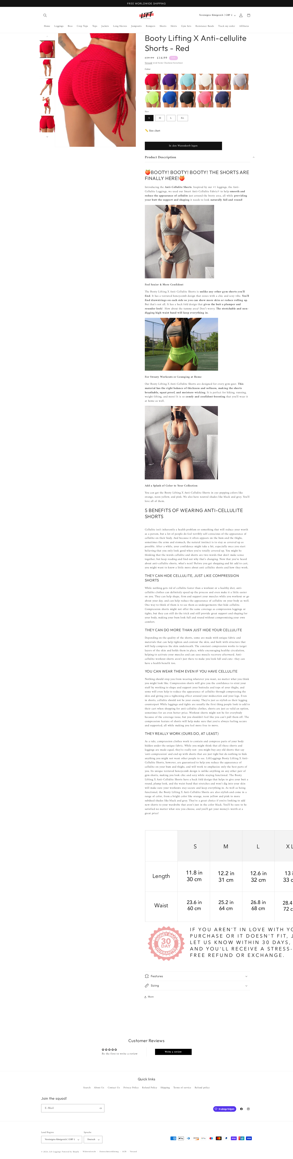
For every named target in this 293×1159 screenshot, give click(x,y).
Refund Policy (149, 1088)
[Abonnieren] (100, 1108)
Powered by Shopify (70, 1151)
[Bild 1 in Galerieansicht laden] (47, 49)
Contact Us (114, 1088)
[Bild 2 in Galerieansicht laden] (47, 67)
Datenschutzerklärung (109, 1151)
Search (86, 1088)
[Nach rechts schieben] (47, 136)
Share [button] (151, 997)
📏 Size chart (152, 130)
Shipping (165, 1088)
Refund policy (202, 1088)
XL (182, 118)
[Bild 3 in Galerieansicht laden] (47, 86)
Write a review (173, 1052)
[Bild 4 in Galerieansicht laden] (47, 105)
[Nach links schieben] (47, 36)
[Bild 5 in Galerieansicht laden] (47, 124)
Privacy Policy (131, 1088)
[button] (45, 15)
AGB (124, 1151)
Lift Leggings (55, 1151)
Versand (148, 63)
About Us (99, 1088)
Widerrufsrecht (89, 1151)
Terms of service (182, 1088)
